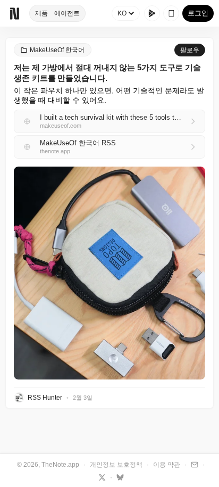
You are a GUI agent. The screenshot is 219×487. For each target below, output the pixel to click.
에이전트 (67, 13)
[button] (109, 273)
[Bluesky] (119, 477)
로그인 (198, 13)
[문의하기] (193, 464)
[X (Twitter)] (101, 477)
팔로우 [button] (189, 50)
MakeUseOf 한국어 (57, 50)
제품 (41, 13)
